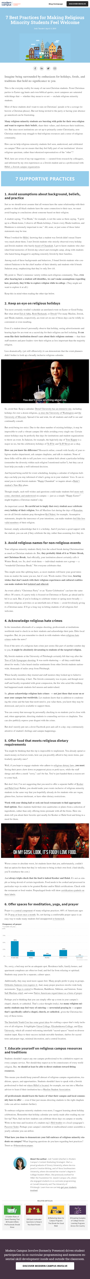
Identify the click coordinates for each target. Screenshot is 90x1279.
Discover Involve (77, 4)
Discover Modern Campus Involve (45, 1265)
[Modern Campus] (12, 4)
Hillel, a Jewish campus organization (22, 166)
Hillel (25, 237)
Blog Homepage (56, 4)
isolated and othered (38, 584)
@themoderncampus (23, 1145)
